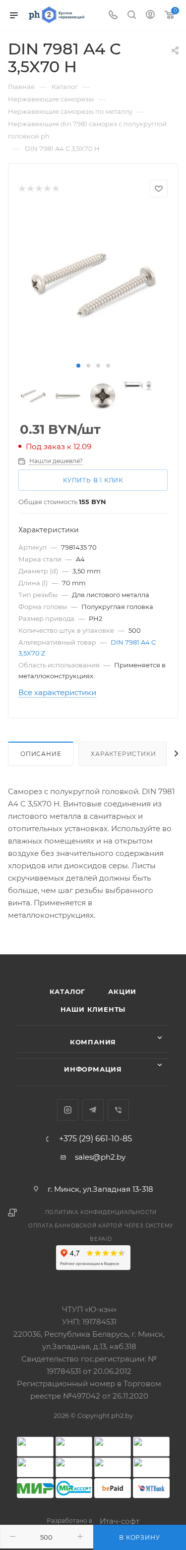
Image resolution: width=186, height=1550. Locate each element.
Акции (122, 991)
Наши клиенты (93, 1009)
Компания (93, 1042)
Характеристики (123, 753)
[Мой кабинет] (150, 15)
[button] (78, 365)
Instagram (67, 1110)
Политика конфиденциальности (101, 1212)
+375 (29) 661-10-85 (95, 1139)
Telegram (93, 1110)
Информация (93, 1069)
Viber (118, 1110)
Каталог (68, 991)
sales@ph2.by (100, 1157)
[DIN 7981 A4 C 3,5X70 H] (93, 284)
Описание (40, 753)
